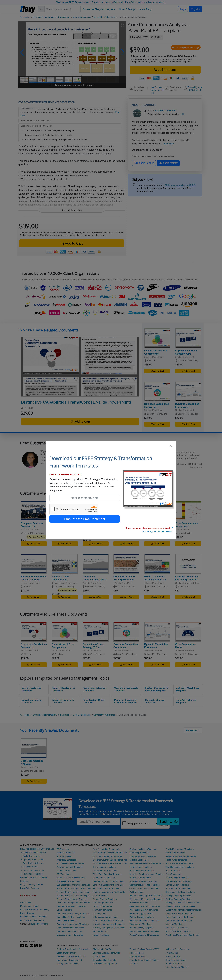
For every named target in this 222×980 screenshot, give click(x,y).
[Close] (171, 446)
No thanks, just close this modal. (157, 532)
